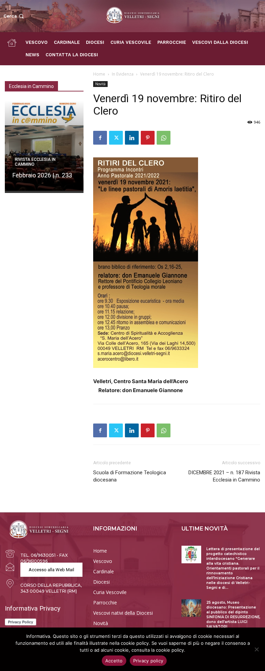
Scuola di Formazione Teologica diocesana (129, 476)
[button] (14, 16)
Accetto (114, 660)
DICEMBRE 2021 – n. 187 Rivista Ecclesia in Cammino (224, 476)
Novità (100, 83)
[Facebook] (100, 138)
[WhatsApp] (163, 138)
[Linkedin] (132, 138)
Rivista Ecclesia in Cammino (35, 162)
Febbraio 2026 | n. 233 (42, 175)
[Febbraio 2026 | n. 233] (44, 146)
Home (99, 74)
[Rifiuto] (256, 649)
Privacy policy (148, 660)
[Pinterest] (148, 138)
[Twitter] (116, 138)
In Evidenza (123, 74)
